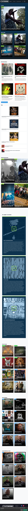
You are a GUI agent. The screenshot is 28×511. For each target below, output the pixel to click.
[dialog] (14, 509)
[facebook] (21, 505)
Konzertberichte (19, 1)
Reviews (14, 1)
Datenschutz (17, 506)
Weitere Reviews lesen (4, 102)
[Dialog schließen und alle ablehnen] (27, 507)
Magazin (10, 1)
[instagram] (23, 505)
